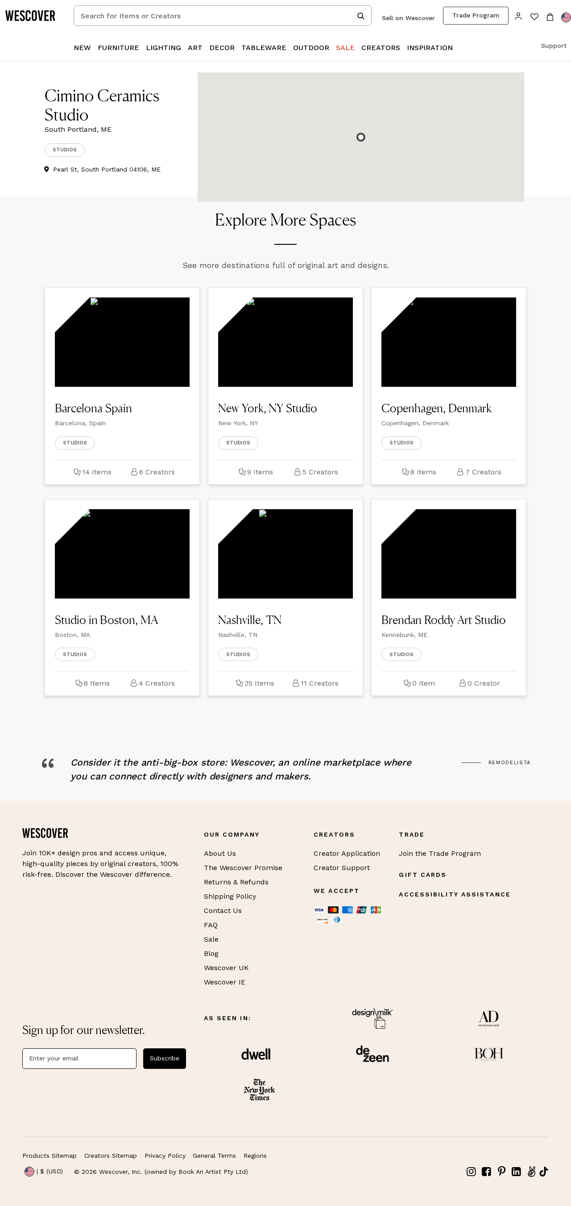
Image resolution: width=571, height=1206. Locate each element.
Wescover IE (224, 982)
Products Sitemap (49, 1155)
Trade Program (476, 15)
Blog (211, 953)
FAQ (211, 925)
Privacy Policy (165, 1155)
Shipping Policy (230, 896)
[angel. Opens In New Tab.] (531, 1171)
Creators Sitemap (110, 1155)
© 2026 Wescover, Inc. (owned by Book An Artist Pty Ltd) (161, 1171)
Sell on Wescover (408, 17)
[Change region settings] (566, 17)
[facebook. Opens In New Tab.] (486, 1171)
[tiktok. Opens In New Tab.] (544, 1172)
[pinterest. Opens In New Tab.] (501, 1171)
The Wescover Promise (243, 867)
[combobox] (223, 15)
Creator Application (347, 853)
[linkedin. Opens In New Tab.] (516, 1171)
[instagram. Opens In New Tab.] (471, 1171)
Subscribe (164, 1058)
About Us (220, 853)
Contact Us (223, 910)
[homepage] (33, 15)
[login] (518, 15)
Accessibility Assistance (454, 894)
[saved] (534, 17)
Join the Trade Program (440, 853)
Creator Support (342, 867)
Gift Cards (423, 874)
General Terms (214, 1155)
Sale (211, 939)
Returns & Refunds (236, 882)
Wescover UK (226, 967)
